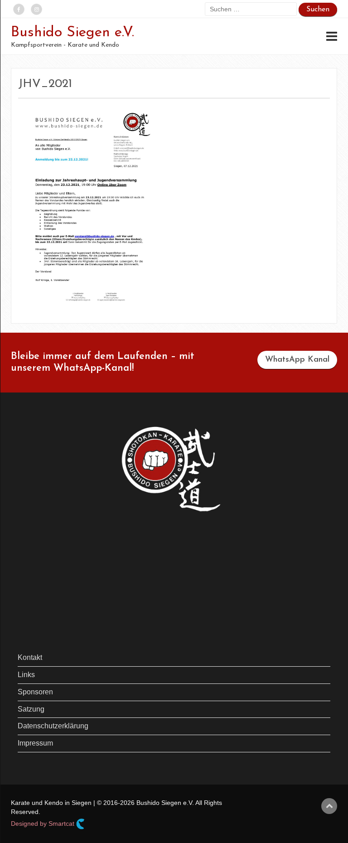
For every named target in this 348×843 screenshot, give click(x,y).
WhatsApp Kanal (297, 360)
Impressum (35, 743)
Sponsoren (35, 692)
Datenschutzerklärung (53, 726)
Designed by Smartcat (43, 823)
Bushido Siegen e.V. (72, 32)
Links (26, 674)
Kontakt (30, 657)
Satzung (31, 709)
